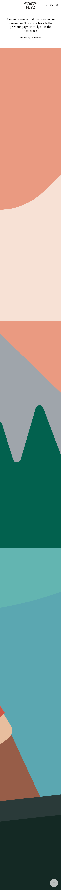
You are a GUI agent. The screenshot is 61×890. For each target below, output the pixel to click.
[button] (4, 5)
